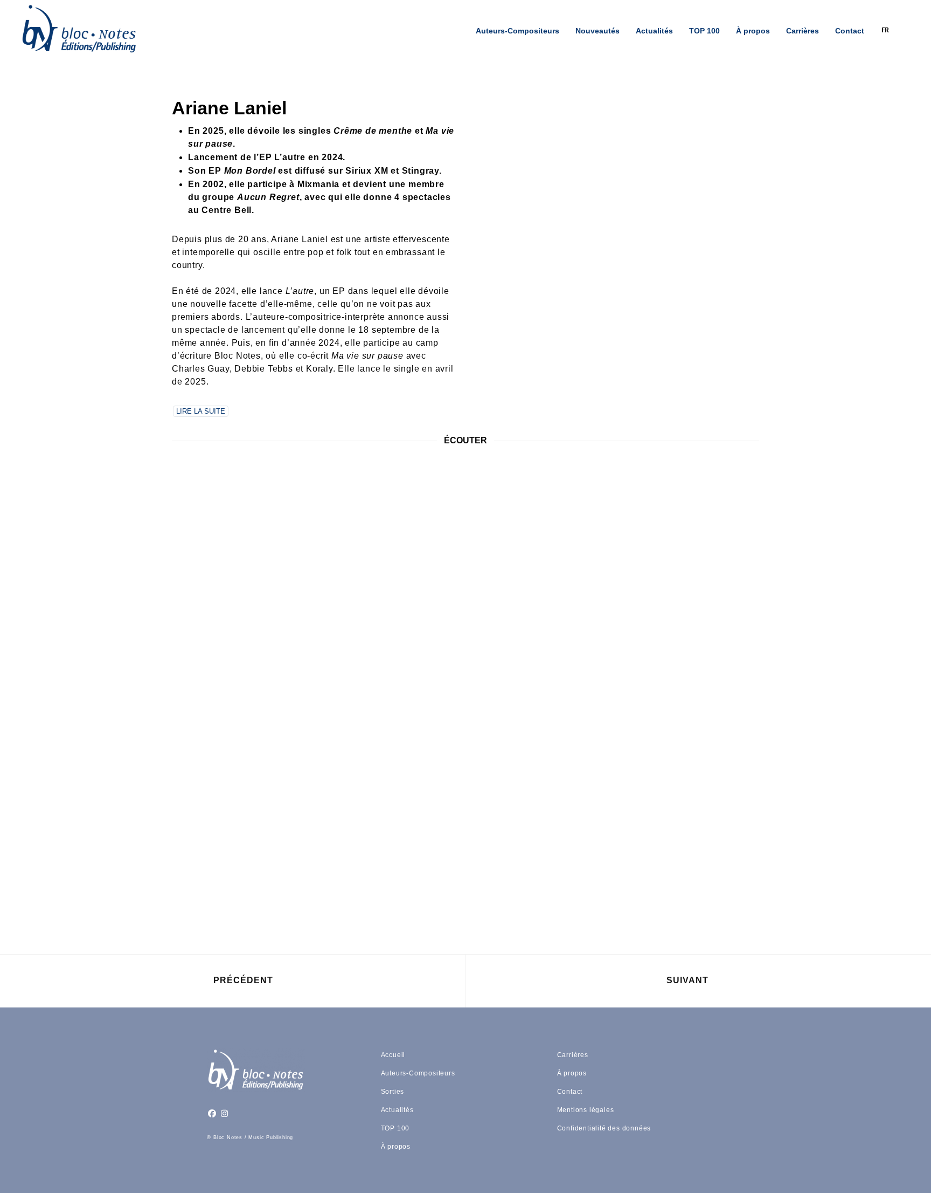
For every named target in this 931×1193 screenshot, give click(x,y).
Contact (849, 30)
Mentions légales (585, 1110)
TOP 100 (704, 30)
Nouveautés (597, 30)
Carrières (802, 30)
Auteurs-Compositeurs (517, 30)
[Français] (890, 31)
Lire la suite (200, 411)
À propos (753, 30)
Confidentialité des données (604, 1128)
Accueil (393, 1055)
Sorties (393, 1091)
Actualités (654, 30)
